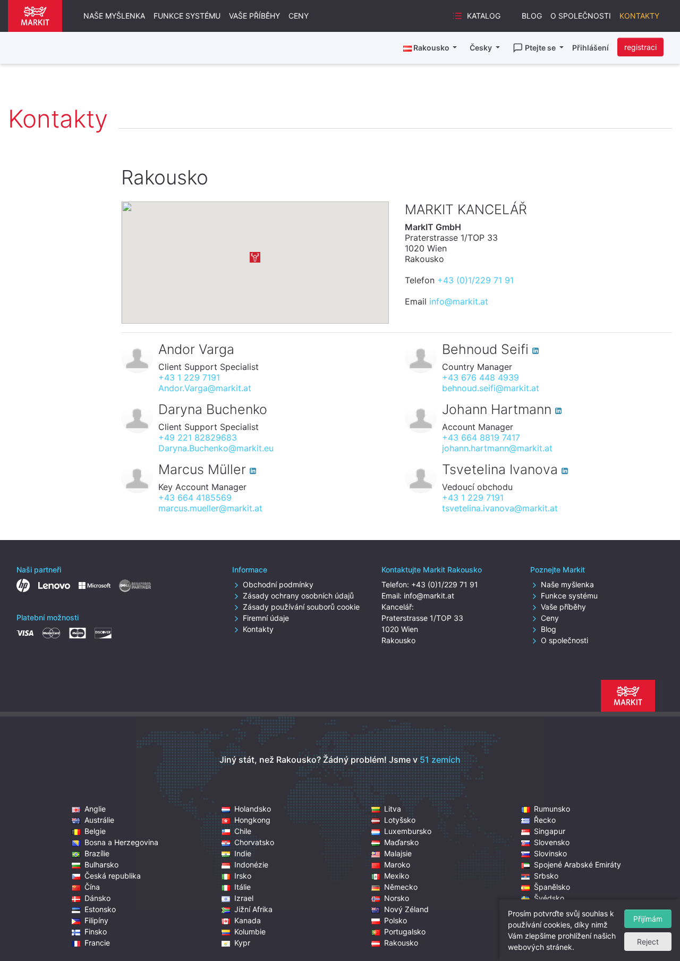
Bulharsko (101, 864)
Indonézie (251, 864)
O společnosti (580, 15)
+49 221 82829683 (197, 437)
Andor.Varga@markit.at (204, 388)
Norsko (396, 898)
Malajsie (398, 853)
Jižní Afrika (253, 909)
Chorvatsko (254, 842)
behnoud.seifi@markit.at (490, 388)
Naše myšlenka (114, 15)
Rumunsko (552, 808)
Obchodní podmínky (278, 584)
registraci (640, 47)
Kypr (242, 942)
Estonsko (100, 909)
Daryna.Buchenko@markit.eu (216, 448)
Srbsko (546, 875)
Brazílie (96, 853)
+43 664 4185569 (195, 497)
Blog (532, 15)
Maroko (397, 864)
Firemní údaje (266, 617)
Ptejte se (541, 47)
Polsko (395, 920)
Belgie (95, 831)
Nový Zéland (406, 909)
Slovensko (552, 842)
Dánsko (97, 898)
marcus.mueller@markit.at (210, 508)
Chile (242, 831)
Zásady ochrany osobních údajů (298, 595)
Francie (97, 942)
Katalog (483, 15)
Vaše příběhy (254, 15)
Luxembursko (407, 831)
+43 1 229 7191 (189, 377)
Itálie (242, 886)
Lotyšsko (399, 819)
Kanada (247, 920)
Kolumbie (250, 931)
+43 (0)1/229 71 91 (475, 280)
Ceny (298, 15)
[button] (255, 257)
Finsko (95, 931)
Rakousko (401, 942)
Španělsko (552, 886)
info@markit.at (458, 301)
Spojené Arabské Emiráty (577, 864)
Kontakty (639, 15)
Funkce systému (187, 15)
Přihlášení (590, 47)
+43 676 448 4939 (480, 377)
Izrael (243, 898)
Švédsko (549, 898)
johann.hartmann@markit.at (497, 448)
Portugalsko (405, 931)
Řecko (545, 819)
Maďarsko (401, 842)
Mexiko (396, 875)
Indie (242, 853)
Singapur (549, 831)
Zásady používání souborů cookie (301, 606)
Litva (392, 808)
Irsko (242, 875)
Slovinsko (550, 853)
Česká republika (112, 875)
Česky (482, 47)
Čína (92, 886)
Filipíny (96, 920)
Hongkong (252, 819)
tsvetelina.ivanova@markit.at (500, 508)
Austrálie (99, 819)
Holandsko (252, 808)
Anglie (95, 808)
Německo (401, 886)
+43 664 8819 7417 (481, 437)
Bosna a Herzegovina (121, 842)
